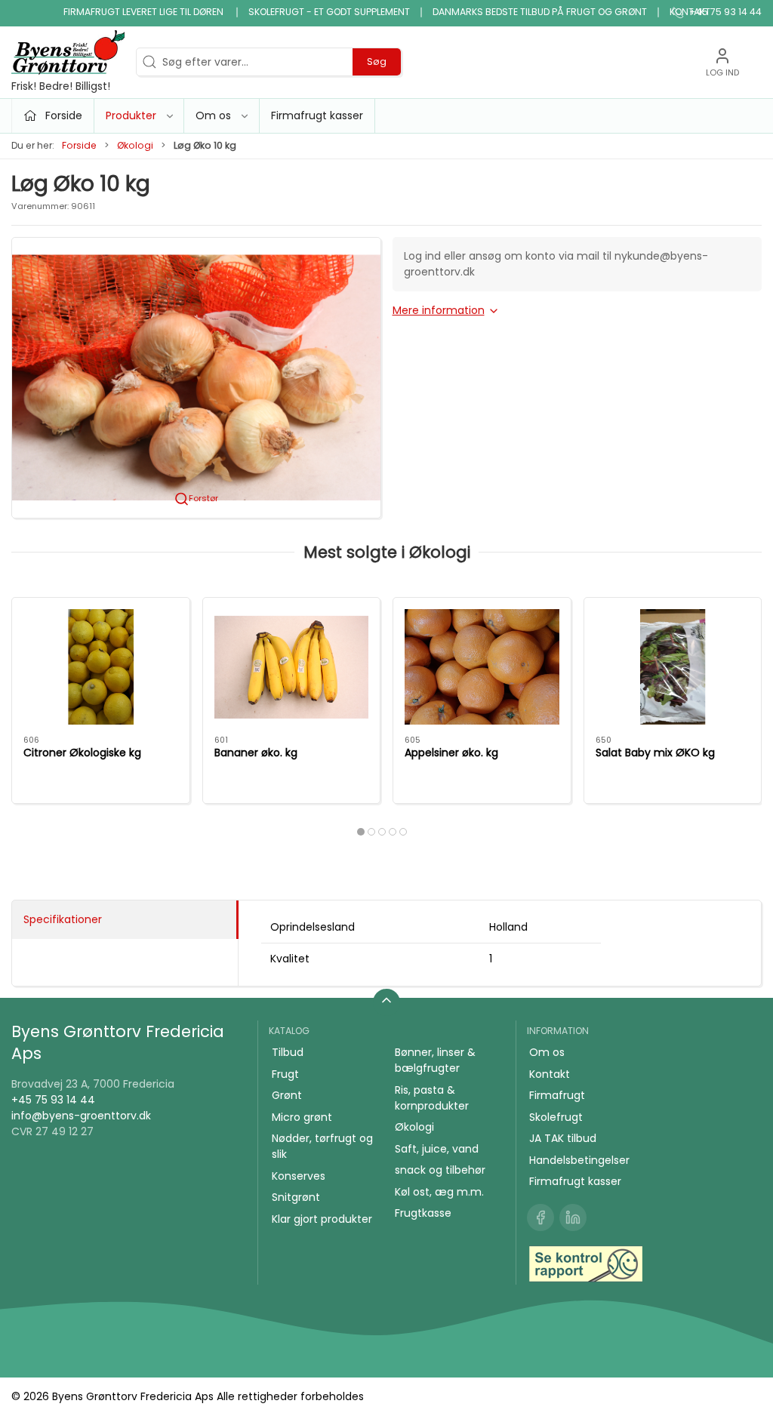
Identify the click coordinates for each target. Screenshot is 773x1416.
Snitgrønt (296, 1197)
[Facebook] (540, 1217)
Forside (79, 145)
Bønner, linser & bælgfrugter (435, 1060)
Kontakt (690, 11)
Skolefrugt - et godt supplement (329, 11)
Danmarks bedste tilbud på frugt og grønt (540, 11)
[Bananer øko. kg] (291, 667)
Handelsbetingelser (579, 1160)
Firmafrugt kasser (317, 115)
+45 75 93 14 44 (53, 1099)
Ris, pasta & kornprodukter (432, 1097)
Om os (547, 1052)
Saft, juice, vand (437, 1148)
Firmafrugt (557, 1095)
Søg (376, 61)
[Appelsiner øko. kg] (482, 667)
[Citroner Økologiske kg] (100, 667)
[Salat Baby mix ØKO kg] (673, 667)
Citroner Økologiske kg (82, 752)
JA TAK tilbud (562, 1138)
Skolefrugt (556, 1117)
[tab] (361, 832)
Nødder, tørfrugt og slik (322, 1146)
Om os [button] (213, 115)
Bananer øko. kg (255, 752)
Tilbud (287, 1052)
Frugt (285, 1074)
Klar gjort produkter (322, 1219)
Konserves (298, 1176)
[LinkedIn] (573, 1217)
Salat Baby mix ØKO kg (655, 752)
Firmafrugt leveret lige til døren (144, 11)
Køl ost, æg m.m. (439, 1191)
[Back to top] (386, 1002)
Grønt (287, 1095)
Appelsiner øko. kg (451, 752)
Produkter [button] (131, 115)
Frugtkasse (423, 1213)
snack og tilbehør (440, 1169)
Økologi (135, 145)
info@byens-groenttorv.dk (81, 1115)
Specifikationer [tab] (62, 919)
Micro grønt (302, 1117)
